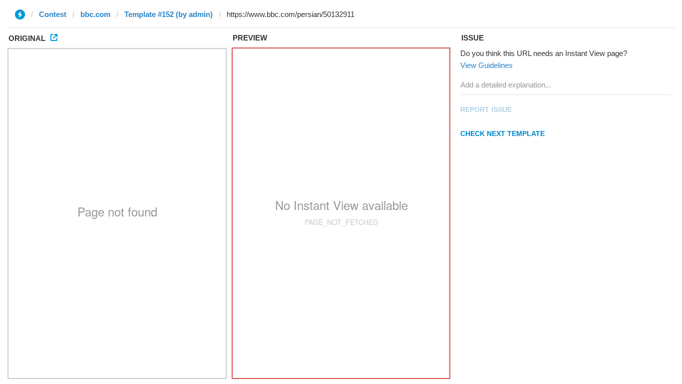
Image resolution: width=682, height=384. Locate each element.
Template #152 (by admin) (168, 14)
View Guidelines (486, 65)
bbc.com (95, 14)
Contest (52, 14)
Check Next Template (502, 134)
